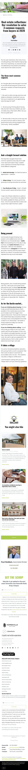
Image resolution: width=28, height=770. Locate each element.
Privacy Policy (14, 740)
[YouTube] (12, 648)
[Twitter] (5, 648)
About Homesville (6, 684)
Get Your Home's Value (7, 679)
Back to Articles (7, 15)
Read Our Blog (5, 672)
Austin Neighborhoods (7, 663)
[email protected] (14, 747)
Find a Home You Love (6, 660)
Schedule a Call (5, 686)
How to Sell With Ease (6, 674)
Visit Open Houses (6, 670)
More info (18, 764)
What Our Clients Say (6, 681)
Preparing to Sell (5, 677)
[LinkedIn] (7, 648)
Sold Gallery (4, 691)
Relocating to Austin (6, 665)
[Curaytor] (8, 655)
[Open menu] (26, 2)
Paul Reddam (14, 451)
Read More (5, 464)
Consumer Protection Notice (9, 758)
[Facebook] (2, 648)
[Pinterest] (10, 648)
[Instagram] (15, 648)
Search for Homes (5, 667)
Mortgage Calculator (6, 688)
